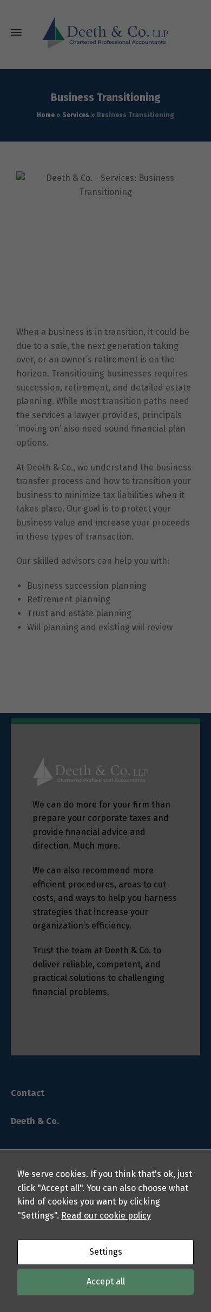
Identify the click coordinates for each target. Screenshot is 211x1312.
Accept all (106, 1281)
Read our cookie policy (106, 1215)
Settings (105, 1252)
